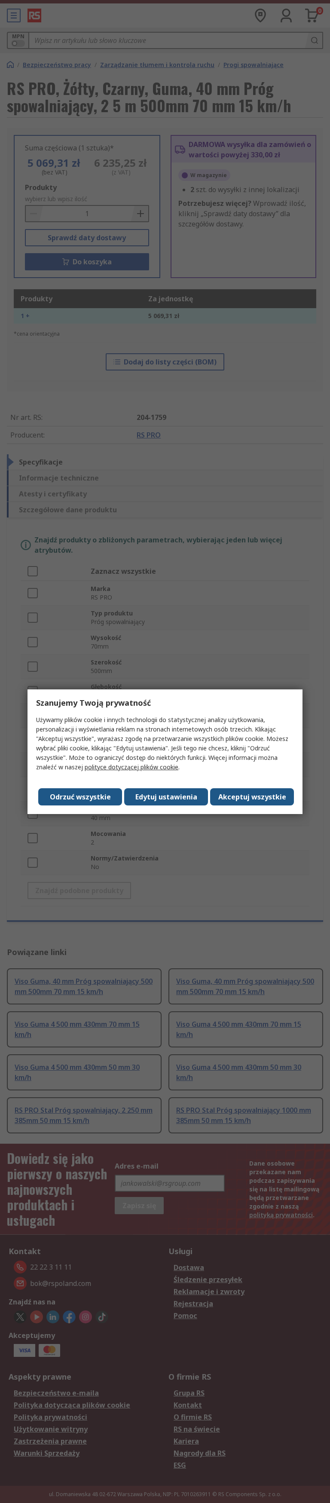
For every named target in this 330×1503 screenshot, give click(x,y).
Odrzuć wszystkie (80, 797)
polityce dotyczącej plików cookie (131, 767)
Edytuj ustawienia (166, 797)
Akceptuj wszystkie (252, 797)
